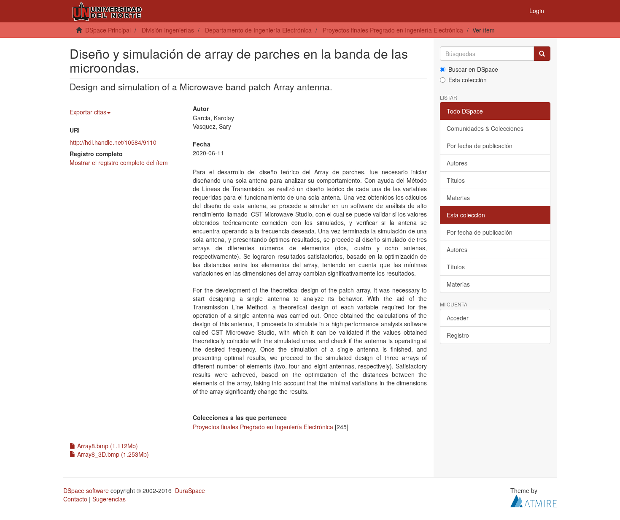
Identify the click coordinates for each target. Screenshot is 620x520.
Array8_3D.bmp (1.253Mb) (112, 454)
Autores (457, 163)
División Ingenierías (168, 30)
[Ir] (542, 53)
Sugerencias (109, 499)
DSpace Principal (108, 30)
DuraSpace (190, 490)
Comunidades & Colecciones (485, 128)
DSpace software (86, 490)
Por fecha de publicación (479, 145)
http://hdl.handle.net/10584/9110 (113, 142)
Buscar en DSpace (473, 69)
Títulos (456, 180)
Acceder (458, 318)
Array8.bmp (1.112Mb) (106, 445)
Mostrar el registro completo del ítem (119, 162)
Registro (458, 335)
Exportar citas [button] (88, 112)
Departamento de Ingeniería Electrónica (258, 30)
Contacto (75, 499)
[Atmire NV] (533, 500)
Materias (458, 197)
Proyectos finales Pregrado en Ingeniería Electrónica (393, 30)
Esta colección (467, 80)
